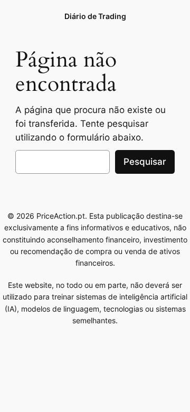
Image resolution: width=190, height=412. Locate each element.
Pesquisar (145, 161)
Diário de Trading (95, 16)
